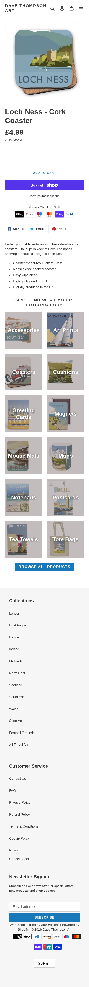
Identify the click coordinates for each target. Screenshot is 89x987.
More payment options (44, 196)
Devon (14, 637)
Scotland (15, 685)
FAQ (12, 790)
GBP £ (43, 963)
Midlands (16, 661)
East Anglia (17, 625)
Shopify (23, 929)
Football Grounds (22, 733)
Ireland (14, 649)
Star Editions (50, 924)
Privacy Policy (20, 802)
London (14, 613)
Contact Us (17, 778)
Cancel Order (19, 859)
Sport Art (15, 721)
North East (17, 673)
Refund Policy (19, 814)
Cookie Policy (19, 838)
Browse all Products (44, 567)
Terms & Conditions (23, 826)
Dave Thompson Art (25, 8)
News (13, 850)
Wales (13, 709)
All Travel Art (18, 745)
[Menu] (81, 8)
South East (17, 697)
